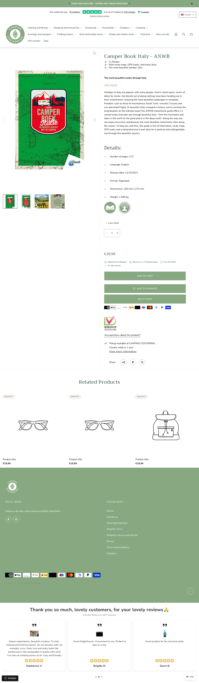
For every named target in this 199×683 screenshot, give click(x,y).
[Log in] (176, 34)
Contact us (112, 517)
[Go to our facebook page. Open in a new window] (8, 519)
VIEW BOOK (110, 85)
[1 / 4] (10, 201)
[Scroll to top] (190, 591)
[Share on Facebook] (133, 362)
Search (110, 510)
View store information (123, 351)
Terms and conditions (118, 547)
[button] (187, 14)
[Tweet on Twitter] (142, 362)
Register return (115, 529)
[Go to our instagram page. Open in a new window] (16, 519)
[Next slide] (94, 120)
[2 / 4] (26, 201)
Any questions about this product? (122, 335)
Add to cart (145, 276)
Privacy (110, 541)
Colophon (112, 553)
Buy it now (145, 299)
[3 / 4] (42, 201)
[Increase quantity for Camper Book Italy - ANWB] (117, 233)
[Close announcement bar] (192, 4)
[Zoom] (94, 53)
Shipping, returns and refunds (122, 535)
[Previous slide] (4, 120)
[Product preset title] (33, 425)
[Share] (123, 362)
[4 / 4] (57, 201)
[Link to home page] (12, 486)
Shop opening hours (117, 523)
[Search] (183, 34)
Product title (9, 459)
